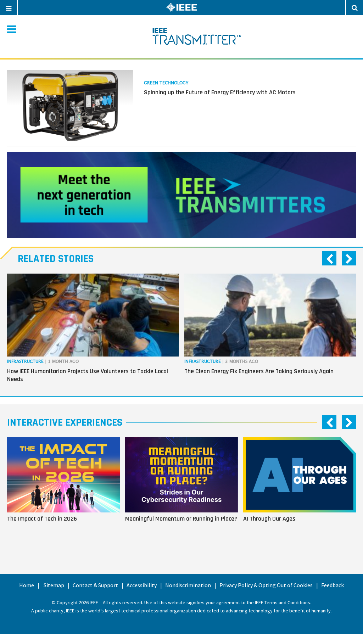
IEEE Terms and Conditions (282, 602)
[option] (93, 330)
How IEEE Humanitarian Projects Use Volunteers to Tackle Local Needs (87, 375)
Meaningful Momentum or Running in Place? (181, 519)
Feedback (332, 585)
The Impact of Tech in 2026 (42, 519)
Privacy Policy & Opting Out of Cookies (266, 585)
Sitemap (54, 585)
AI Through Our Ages (269, 519)
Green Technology (166, 83)
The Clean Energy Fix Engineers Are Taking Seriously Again (259, 371)
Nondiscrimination (188, 585)
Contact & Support (95, 585)
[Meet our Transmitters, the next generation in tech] (181, 195)
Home (26, 585)
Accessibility (142, 585)
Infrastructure (25, 362)
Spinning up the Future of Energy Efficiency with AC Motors (220, 92)
